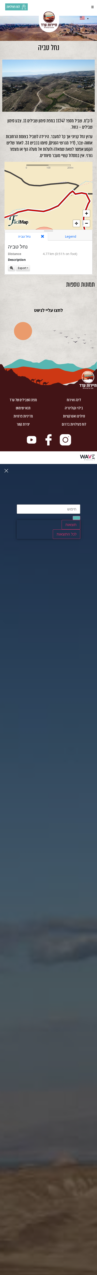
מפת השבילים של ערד (23, 400)
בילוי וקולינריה (74, 408)
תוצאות (70, 524)
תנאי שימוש (23, 408)
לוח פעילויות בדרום (74, 424)
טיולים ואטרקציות (74, 416)
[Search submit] (76, 518)
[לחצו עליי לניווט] (48, 298)
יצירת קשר (23, 424)
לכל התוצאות (66, 534)
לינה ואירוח (74, 400)
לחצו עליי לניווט (48, 310)
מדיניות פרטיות (23, 416)
